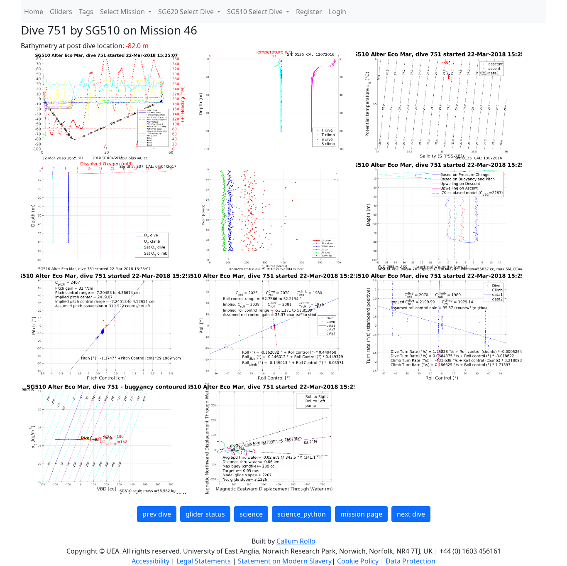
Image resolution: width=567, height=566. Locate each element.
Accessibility (151, 561)
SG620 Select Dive (186, 11)
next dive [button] (411, 514)
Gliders (61, 11)
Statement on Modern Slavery (285, 561)
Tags (86, 11)
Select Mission (123, 11)
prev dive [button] (156, 514)
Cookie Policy (358, 561)
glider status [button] (205, 514)
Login (337, 11)
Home (33, 11)
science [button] (251, 514)
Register (309, 11)
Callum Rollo (295, 541)
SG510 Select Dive (255, 11)
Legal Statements (204, 561)
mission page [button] (361, 514)
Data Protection (410, 561)
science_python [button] (301, 514)
